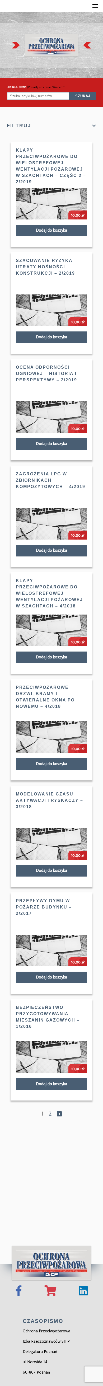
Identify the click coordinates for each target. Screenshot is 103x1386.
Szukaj (82, 96)
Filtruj (19, 125)
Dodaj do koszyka (51, 230)
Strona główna (16, 87)
